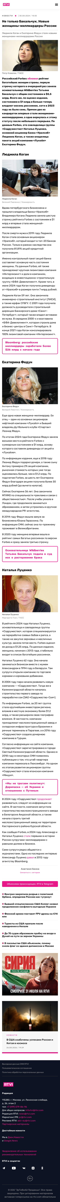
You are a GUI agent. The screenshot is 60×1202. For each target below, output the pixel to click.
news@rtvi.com (27, 1113)
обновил (32, 78)
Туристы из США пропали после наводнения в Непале (22, 925)
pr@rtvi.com (25, 1117)
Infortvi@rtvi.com (34, 1110)
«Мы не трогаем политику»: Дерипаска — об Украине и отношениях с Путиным (25, 787)
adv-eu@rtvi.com (27, 1120)
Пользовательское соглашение (17, 1068)
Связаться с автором (30, 872)
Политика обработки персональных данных (23, 1072)
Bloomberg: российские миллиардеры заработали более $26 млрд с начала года (28, 346)
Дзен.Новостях (16, 1137)
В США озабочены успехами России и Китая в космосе (30, 1041)
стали (27, 836)
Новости (7, 16)
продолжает (44, 799)
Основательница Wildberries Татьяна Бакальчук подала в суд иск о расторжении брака (28, 554)
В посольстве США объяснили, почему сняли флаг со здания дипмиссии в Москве (28, 944)
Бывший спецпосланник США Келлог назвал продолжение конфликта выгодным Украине (30, 905)
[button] (57, 4)
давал (30, 857)
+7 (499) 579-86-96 (17, 1106)
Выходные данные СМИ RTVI (15, 1064)
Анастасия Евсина (30, 869)
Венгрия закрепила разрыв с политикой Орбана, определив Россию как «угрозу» (27, 895)
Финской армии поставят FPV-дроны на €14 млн (30, 915)
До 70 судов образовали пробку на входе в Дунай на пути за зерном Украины (29, 935)
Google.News (11, 1140)
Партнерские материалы (15, 1124)
